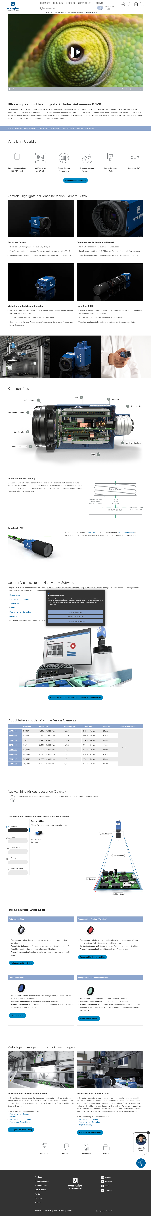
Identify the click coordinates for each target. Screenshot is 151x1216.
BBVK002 (13, 735)
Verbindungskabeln (126, 532)
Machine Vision (59, 12)
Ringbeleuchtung (85, 1125)
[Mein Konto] (130, 6)
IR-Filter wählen (17, 1015)
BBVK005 (13, 750)
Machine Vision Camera (19, 599)
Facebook (108, 1181)
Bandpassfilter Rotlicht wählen (92, 957)
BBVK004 (13, 745)
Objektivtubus (93, 532)
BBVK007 (13, 759)
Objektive (15, 603)
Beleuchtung (14, 595)
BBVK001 (13, 731)
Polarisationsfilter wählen (21, 963)
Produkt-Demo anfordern (75, 180)
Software (13, 616)
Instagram (108, 1190)
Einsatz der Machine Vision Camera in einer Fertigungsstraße (75, 697)
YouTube (108, 1186)
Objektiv (12, 1117)
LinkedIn (108, 1177)
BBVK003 (13, 740)
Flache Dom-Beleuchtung (19, 1122)
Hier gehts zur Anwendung (21, 1130)
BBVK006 (13, 754)
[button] (123, 4)
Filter (13, 608)
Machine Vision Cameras (75, 12)
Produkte (49, 12)
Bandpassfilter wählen (89, 1018)
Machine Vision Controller (20, 612)
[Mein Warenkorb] (142, 6)
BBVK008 (13, 764)
